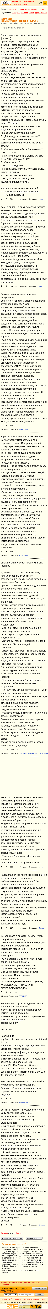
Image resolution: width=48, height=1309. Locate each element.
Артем (41, 867)
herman (41, 199)
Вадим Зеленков (25, 1103)
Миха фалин (23, 429)
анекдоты (13, 9)
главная (4, 1289)
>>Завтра (18, 1233)
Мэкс (40, 286)
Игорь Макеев (24, 555)
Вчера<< (4, 1233)
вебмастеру (35, 1299)
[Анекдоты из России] (6, 3)
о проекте (26, 1299)
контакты (18, 1299)
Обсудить (23, 199)
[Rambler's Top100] (12, 1306)
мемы (27, 9)
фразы (34, 9)
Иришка (41, 928)
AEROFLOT (23, 996)
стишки (41, 9)
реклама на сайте (7, 1299)
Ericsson (42, 1225)
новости (43, 1299)
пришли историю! (39, 1288)
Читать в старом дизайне (12, 28)
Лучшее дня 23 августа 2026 (23, 1)
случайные (5, 1284)
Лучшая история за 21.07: (14, 1244)
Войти (14, 4)
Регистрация (22, 4)
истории (21, 9)
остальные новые (16, 1282)
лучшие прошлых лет (32, 1282)
